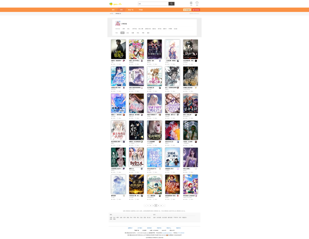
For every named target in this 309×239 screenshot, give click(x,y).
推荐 (122, 33)
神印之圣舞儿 (186, 168)
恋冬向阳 (113, 116)
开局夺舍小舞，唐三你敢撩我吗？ (137, 195)
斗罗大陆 (134, 28)
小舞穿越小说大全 (180, 211)
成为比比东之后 (169, 141)
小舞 (123, 28)
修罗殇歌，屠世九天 (170, 114)
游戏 (128, 217)
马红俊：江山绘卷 (187, 141)
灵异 (124, 217)
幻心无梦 (131, 197)
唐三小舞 (141, 28)
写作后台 (197, 10)
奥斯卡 (165, 28)
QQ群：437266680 (154, 230)
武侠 (111, 219)
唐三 (128, 28)
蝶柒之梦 (131, 116)
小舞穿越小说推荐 (129, 211)
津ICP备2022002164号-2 (130, 233)
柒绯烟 (148, 116)
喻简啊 (166, 197)
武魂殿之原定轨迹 (187, 87)
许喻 (112, 62)
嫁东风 (112, 170)
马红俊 (175, 28)
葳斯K (112, 143)
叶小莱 (148, 170)
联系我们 (149, 228)
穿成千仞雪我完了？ (152, 114)
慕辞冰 (166, 143)
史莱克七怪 (148, 28)
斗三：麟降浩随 (151, 195)
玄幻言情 (164, 217)
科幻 (131, 217)
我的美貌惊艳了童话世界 (171, 195)
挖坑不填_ (113, 89)
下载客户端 (136, 230)
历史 (141, 217)
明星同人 (184, 217)
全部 (111, 217)
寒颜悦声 (167, 116)
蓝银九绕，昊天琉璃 (134, 114)
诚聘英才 (130, 228)
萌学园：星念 (150, 60)
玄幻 (114, 217)
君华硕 (166, 62)
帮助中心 (169, 228)
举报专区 (159, 228)
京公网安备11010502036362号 (175, 235)
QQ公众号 (164, 230)
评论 (138, 33)
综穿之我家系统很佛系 (134, 87)
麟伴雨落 (113, 195)
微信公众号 (172, 230)
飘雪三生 (131, 168)
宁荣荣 (170, 28)
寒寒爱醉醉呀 (150, 197)
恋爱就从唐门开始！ (116, 87)
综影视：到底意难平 (116, 60)
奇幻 (138, 217)
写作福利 (188, 10)
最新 (148, 33)
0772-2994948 (181, 233)
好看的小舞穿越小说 (155, 211)
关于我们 (140, 228)
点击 (127, 33)
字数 (143, 33)
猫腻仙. (167, 89)
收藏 (133, 33)
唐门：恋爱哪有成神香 (171, 87)
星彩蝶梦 (131, 62)
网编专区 (178, 228)
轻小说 (148, 217)
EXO (180, 217)
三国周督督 (186, 143)
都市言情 (170, 217)
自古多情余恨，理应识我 (189, 60)
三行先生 (149, 89)
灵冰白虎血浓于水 (151, 168)
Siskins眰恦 (132, 170)
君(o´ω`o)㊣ (132, 89)
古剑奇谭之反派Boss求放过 (118, 168)
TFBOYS (175, 217)
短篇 (114, 219)
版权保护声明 (152, 233)
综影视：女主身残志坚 (134, 141)
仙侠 (121, 217)
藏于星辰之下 (186, 116)
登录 (197, 5)
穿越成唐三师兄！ (169, 168)
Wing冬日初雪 (186, 89)
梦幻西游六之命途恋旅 (189, 195)
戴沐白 (154, 28)
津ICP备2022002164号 (132, 235)
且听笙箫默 (149, 143)
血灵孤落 (185, 62)
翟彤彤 (184, 170)
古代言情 (159, 217)
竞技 (145, 217)
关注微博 (144, 230)
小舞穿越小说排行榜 (169, 211)
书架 (191, 5)
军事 (134, 217)
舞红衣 (148, 62)
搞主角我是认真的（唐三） (118, 141)
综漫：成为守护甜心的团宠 (136, 60)
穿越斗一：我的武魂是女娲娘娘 (119, 114)
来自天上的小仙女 (187, 197)
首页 (112, 13)
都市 (118, 217)
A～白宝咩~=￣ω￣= (134, 143)
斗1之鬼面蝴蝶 (151, 141)
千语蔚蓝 (167, 170)
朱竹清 (159, 28)
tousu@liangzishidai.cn (167, 233)
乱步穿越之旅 (150, 87)
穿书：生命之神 (187, 114)
